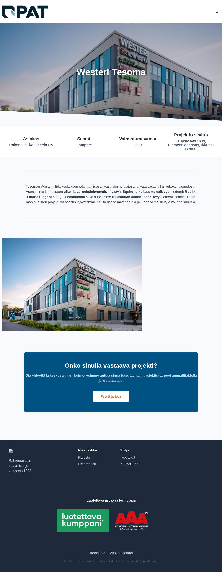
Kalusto (84, 457)
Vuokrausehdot (121, 553)
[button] (216, 11)
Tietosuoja (97, 553)
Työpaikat (127, 457)
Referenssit (87, 464)
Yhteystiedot (129, 464)
